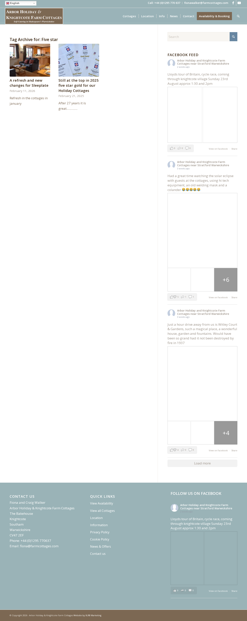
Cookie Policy (99, 539)
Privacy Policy (99, 532)
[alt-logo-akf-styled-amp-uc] (34, 16)
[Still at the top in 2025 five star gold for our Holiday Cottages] (78, 60)
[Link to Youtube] (239, 3)
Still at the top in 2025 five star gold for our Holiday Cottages (78, 85)
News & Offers (100, 546)
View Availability (101, 503)
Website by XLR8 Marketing (87, 615)
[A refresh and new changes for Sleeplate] (30, 60)
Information (99, 525)
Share (234, 148)
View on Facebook (218, 148)
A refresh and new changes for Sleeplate (29, 83)
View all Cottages (102, 511)
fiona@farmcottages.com (39, 546)
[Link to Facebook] (233, 3)
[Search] (238, 16)
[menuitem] (164, 3)
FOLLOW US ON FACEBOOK (196, 493)
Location (96, 518)
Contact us (98, 554)
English (14, 3)
